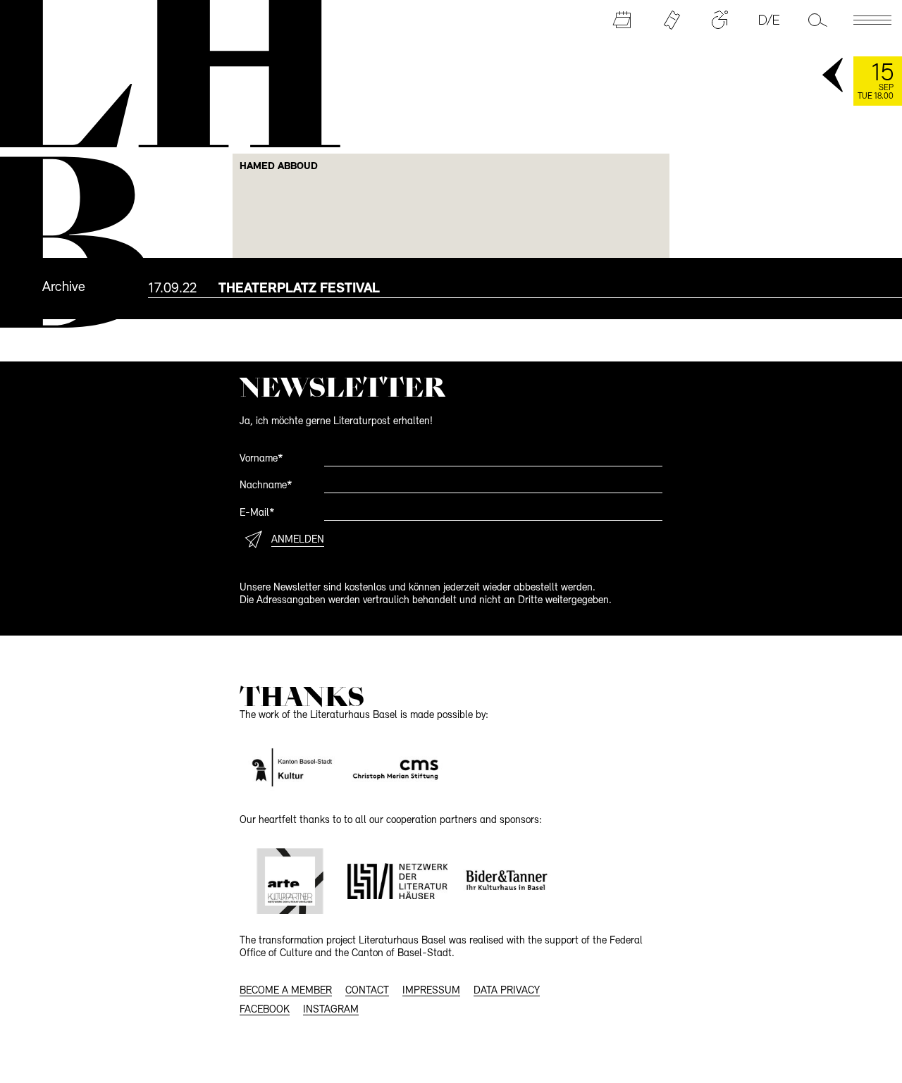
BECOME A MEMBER (286, 991)
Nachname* (266, 486)
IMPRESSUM (431, 991)
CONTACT (367, 991)
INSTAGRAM (331, 1010)
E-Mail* (257, 513)
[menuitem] (525, 288)
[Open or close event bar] (833, 76)
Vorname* (261, 459)
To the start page (162, 72)
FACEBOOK (265, 1010)
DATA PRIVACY (507, 991)
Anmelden (297, 540)
